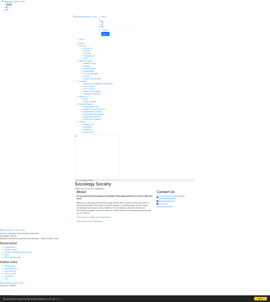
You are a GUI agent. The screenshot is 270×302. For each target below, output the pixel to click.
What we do (88, 48)
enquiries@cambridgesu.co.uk (12, 288)
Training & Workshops (92, 94)
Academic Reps (89, 68)
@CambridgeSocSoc (167, 201)
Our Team (87, 53)
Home (78, 180)
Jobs (85, 58)
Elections (87, 66)
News (85, 99)
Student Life (88, 132)
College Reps (88, 71)
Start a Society (89, 89)
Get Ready (87, 127)
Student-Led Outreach (92, 79)
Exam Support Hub (91, 106)
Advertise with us (7, 293)
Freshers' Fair (88, 124)
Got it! (260, 298)
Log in (103, 16)
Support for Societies (92, 91)
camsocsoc (163, 204)
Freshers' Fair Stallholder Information (98, 84)
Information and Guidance (93, 114)
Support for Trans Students (94, 109)
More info (59, 298)
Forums (86, 76)
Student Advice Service (92, 112)
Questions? (87, 129)
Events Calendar (89, 101)
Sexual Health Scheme (92, 117)
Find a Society (89, 86)
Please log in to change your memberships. (93, 217)
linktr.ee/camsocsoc (165, 206)
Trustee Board (88, 56)
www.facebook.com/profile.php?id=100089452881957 (172, 197)
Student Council (89, 63)
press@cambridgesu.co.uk (10, 291)
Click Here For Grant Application (89, 221)
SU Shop (86, 51)
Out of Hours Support (92, 119)
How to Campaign (90, 74)
